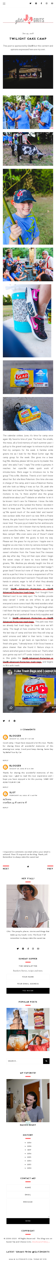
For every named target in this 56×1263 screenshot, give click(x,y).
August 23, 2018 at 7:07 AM (21, 739)
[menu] (4, 3)
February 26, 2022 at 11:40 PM (23, 795)
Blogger (15, 736)
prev (50, 869)
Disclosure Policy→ (41, 1242)
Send (28, 1221)
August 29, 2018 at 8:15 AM (21, 769)
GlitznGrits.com (24, 1259)
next (6, 869)
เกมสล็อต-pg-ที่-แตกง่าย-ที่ (15, 803)
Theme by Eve (40, 1259)
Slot (12, 793)
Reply (5, 760)
